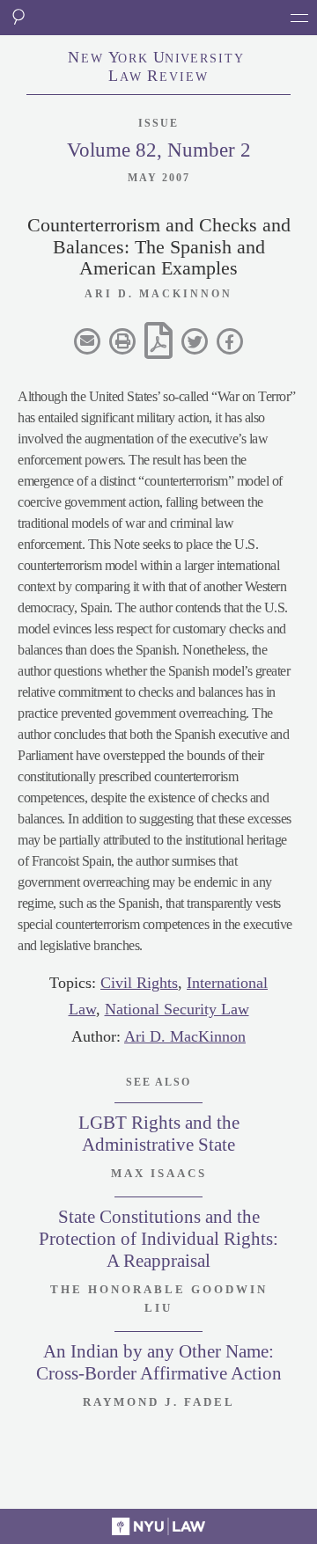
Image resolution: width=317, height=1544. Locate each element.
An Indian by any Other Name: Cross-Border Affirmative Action (159, 1362)
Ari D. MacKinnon (185, 1036)
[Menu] (299, 17)
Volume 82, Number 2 (159, 150)
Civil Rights (139, 983)
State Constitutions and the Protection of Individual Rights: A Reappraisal (158, 1238)
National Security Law (177, 1009)
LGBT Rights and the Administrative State (159, 1133)
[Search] (17, 17)
